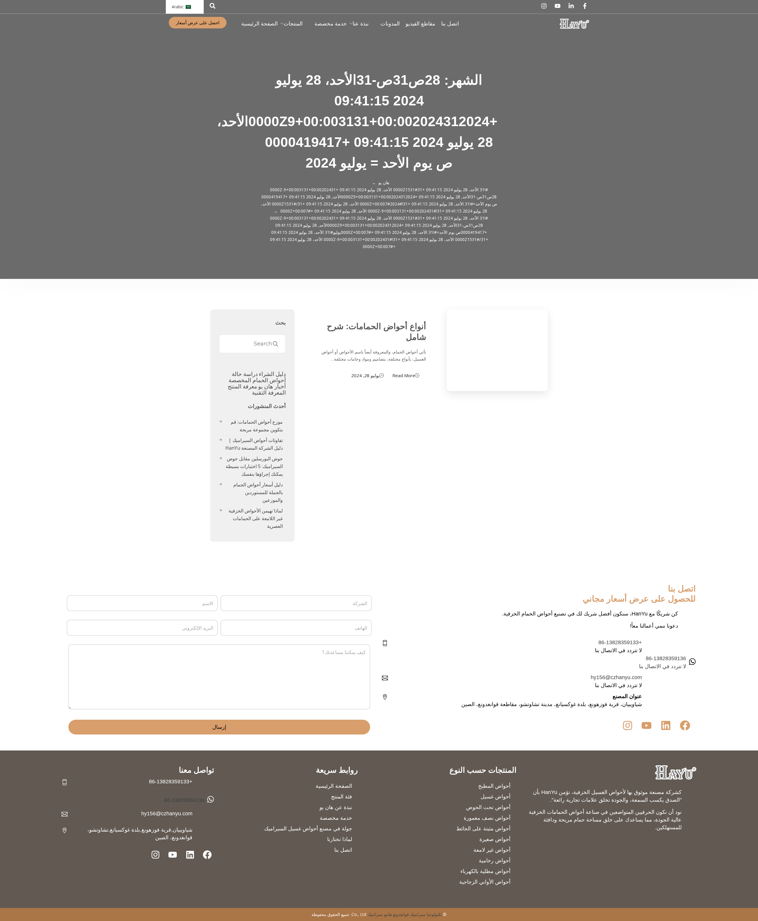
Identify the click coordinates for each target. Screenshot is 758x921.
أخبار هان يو (272, 386)
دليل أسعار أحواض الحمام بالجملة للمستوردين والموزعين (258, 492)
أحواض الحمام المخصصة (257, 380)
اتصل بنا (450, 24)
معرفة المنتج (242, 386)
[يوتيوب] (557, 6)
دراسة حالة (245, 373)
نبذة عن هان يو (335, 807)
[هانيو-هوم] (675, 772)
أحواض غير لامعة (491, 850)
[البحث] (213, 6)
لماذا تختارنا (339, 839)
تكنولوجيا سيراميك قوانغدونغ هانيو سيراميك (404, 914)
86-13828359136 (184, 800)
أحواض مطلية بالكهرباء (485, 871)
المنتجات (293, 24)
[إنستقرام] (543, 6)
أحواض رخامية (494, 861)
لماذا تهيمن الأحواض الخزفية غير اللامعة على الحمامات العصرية (256, 518)
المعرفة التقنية (269, 392)
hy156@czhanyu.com (616, 677)
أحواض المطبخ (494, 786)
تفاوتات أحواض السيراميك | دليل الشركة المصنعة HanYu (254, 444)
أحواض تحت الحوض (488, 807)
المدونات (390, 24)
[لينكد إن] (571, 6)
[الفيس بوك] (584, 6)
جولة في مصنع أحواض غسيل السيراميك (308, 829)
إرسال (219, 727)
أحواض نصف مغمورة (487, 818)
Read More (403, 375)
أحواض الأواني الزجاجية (484, 882)
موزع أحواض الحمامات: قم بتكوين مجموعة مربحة (257, 426)
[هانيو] (574, 24)
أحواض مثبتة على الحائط (483, 829)
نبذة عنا (361, 24)
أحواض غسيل (495, 797)
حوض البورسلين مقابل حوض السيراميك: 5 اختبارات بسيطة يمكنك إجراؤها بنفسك (254, 466)
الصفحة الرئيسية (259, 24)
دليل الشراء (272, 373)
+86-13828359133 (620, 642)
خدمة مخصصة (330, 24)
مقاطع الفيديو (420, 24)
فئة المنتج (341, 797)
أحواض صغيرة (494, 839)
